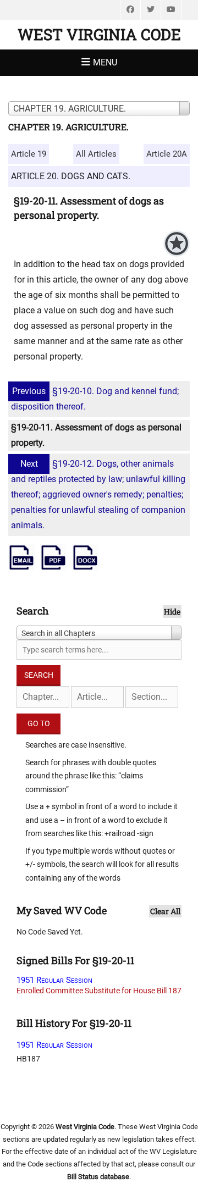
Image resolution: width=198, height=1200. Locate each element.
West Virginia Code (99, 34)
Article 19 (28, 154)
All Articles (96, 154)
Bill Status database (98, 1177)
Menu (105, 62)
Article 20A (166, 154)
